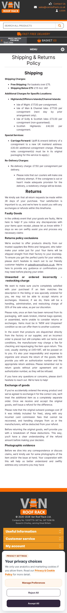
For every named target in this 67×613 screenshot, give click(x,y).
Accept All (33, 603)
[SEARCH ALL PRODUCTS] (60, 26)
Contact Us (59, 3)
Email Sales (8, 42)
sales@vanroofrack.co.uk (52, 7)
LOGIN (62, 10)
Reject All (33, 592)
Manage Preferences (33, 582)
